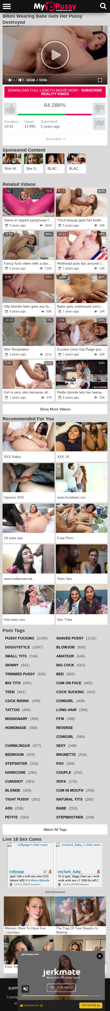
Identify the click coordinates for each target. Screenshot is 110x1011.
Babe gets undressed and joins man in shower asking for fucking (82, 306)
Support (16, 988)
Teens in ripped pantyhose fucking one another (29, 220)
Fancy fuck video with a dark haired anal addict (29, 263)
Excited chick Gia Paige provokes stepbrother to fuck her (82, 349)
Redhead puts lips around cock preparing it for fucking (82, 263)
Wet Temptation (16, 349)
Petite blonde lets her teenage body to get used (82, 392)
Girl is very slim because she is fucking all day (29, 392)
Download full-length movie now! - (55, 92)
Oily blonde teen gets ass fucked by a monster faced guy (29, 306)
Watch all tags (55, 829)
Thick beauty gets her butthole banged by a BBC (82, 220)
